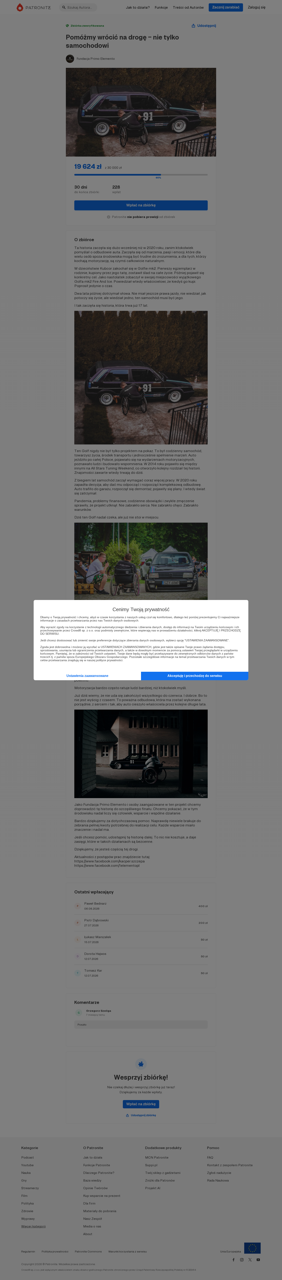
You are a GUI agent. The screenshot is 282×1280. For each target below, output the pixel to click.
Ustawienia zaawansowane (87, 676)
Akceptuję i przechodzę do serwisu (194, 676)
